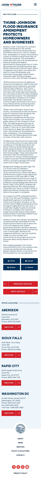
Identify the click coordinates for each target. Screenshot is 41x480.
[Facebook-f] (18, 467)
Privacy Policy (20, 473)
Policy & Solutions (20, 451)
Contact (20, 455)
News (20, 443)
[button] (11, 261)
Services (21, 447)
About (20, 439)
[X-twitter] (14, 467)
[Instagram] (23, 467)
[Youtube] (27, 467)
